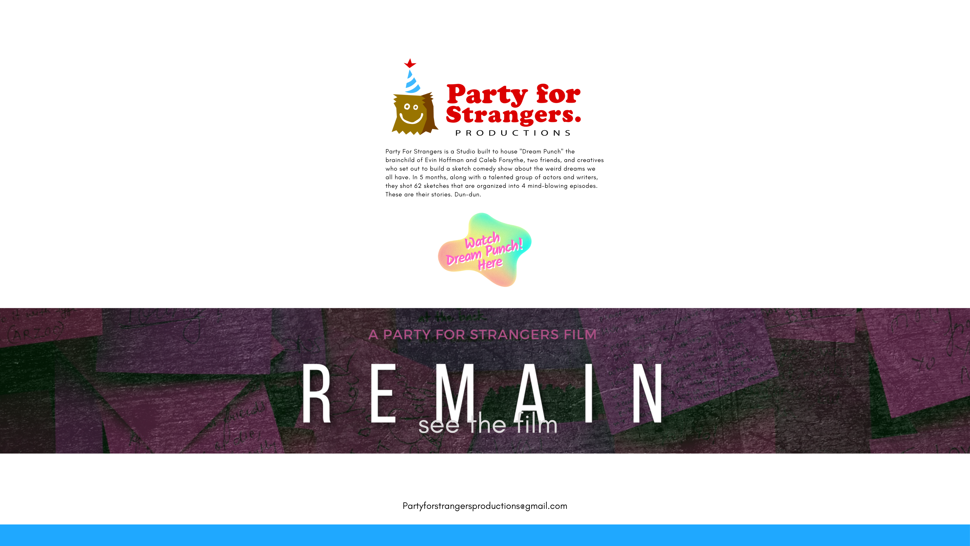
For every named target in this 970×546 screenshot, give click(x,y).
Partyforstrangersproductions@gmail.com (485, 505)
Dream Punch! (485, 253)
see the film (488, 423)
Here (489, 265)
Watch (482, 242)
